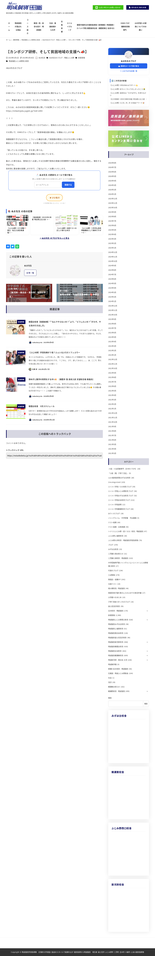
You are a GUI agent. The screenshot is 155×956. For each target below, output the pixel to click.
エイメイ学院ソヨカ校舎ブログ (120, 486)
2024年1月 (112, 301)
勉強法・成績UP (114, 579)
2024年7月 (112, 274)
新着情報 (81, 58)
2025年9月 (112, 212)
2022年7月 (112, 382)
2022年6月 (112, 386)
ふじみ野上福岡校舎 (115, 536)
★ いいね (54, 197)
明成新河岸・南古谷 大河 (117, 660)
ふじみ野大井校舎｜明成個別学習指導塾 (123, 540)
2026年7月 (112, 167)
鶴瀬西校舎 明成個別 (116, 691)
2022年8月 (112, 377)
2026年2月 (112, 189)
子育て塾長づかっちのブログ (119, 602)
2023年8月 (112, 323)
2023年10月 (112, 315)
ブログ (110, 545)
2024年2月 (112, 297)
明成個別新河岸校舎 (115, 642)
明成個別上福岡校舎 (115, 628)
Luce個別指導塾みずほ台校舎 (119, 478)
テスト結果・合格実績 (116, 527)
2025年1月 (112, 248)
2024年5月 (112, 283)
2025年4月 (112, 234)
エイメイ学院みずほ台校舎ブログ (120, 495)
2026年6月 (112, 172)
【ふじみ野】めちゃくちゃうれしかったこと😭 (127, 89)
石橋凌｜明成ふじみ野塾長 (118, 673)
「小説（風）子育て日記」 (118, 473)
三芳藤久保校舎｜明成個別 (118, 558)
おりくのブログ (114, 513)
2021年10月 (112, 422)
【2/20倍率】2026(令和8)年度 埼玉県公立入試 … (128, 99)
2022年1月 (112, 408)
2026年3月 (112, 185)
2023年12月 (112, 306)
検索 (110, 698)
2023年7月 (112, 328)
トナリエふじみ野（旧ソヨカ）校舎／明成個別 (125, 531)
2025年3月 (112, 239)
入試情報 (111, 575)
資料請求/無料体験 (138, 7)
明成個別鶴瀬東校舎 (115, 655)
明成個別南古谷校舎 (115, 633)
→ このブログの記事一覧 (128, 71)
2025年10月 (112, 207)
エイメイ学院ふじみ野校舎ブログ (120, 491)
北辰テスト (112, 584)
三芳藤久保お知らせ (115, 554)
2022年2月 (112, 404)
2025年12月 (112, 198)
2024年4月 (112, 288)
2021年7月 (112, 435)
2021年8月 (112, 431)
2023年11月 (112, 310)
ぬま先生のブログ (128, 61)
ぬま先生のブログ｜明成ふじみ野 (61, 58)
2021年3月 (112, 453)
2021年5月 (112, 444)
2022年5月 (112, 391)
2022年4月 (112, 395)
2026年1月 (112, 194)
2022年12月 (112, 359)
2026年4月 (112, 181)
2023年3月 (112, 346)
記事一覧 (30, 273)
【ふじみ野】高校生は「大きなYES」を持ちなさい (128, 94)
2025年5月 (112, 230)
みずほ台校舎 (113, 549)
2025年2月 (112, 243)
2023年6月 (112, 332)
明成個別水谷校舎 (115, 651)
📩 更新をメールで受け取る (128, 66)
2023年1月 (112, 355)
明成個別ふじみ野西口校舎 (19, 61)
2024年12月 (112, 252)
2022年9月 (112, 373)
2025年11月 (112, 203)
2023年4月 (112, 341)
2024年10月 (112, 261)
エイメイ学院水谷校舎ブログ (119, 500)
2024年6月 (112, 279)
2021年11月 (112, 417)
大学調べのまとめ (115, 597)
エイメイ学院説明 (115, 504)
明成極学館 (112, 664)
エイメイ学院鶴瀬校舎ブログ (119, 509)
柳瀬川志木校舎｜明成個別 (118, 669)
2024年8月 (112, 270)
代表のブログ (113, 570)
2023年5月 (112, 337)
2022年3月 (112, 399)
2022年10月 (112, 368)
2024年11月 (112, 257)
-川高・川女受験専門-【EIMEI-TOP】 (122, 469)
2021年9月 (112, 426)
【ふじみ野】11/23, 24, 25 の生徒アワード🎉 (127, 103)
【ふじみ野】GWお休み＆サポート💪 (124, 85)
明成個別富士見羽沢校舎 (117, 637)
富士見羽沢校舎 (114, 606)
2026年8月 (112, 163)
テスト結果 (112, 522)
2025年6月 (112, 225)
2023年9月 (112, 319)
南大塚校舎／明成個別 (116, 588)
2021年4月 (112, 449)
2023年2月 (112, 350)
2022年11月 (112, 364)
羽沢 (110, 682)
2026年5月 (112, 176)
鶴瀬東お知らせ (114, 687)
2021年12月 (112, 413)
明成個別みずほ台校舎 (116, 624)
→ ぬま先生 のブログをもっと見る (54, 238)
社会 (110, 678)
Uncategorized (114, 482)
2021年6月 (112, 440)
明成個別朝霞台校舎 (115, 646)
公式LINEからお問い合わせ (110, 7)
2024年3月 (112, 292)
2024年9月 (112, 265)
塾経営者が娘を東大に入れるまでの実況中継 (125, 593)
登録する (68, 184)
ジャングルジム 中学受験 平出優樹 (122, 518)
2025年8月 (112, 216)
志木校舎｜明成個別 (115, 611)
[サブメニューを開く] (147, 610)
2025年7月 (112, 221)
